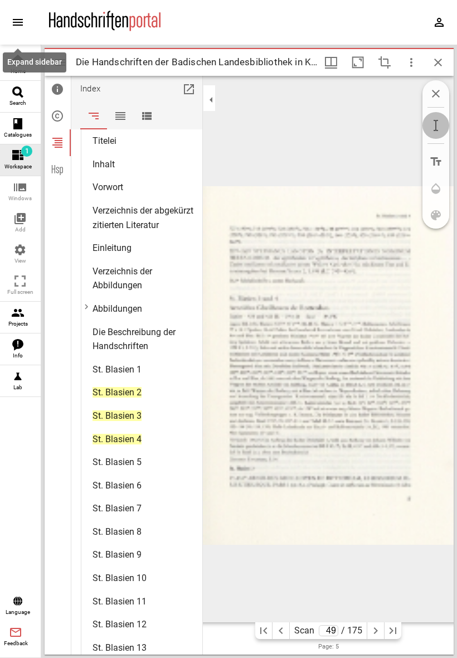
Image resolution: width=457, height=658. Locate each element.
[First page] (263, 630)
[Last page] (393, 630)
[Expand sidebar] (17, 22)
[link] (20, 65)
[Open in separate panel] (189, 89)
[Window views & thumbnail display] (331, 62)
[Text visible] (435, 161)
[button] (20, 192)
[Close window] (438, 62)
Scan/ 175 (328, 630)
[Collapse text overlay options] (435, 93)
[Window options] (411, 62)
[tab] (58, 89)
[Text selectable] (435, 125)
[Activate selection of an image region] (384, 62)
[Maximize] (357, 62)
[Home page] (105, 28)
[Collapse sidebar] (211, 100)
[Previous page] (281, 630)
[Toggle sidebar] (60, 62)
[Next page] (376, 630)
